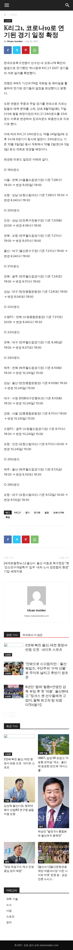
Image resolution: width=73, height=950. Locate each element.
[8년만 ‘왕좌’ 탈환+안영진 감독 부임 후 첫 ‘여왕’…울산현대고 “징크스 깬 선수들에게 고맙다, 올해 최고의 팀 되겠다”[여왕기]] (13, 691)
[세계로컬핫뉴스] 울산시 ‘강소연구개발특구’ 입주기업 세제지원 (19, 567)
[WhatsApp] (35, 50)
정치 (41, 826)
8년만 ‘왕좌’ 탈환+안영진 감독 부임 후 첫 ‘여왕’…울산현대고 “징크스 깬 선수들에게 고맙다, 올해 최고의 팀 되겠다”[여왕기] (46, 696)
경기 (27, 512)
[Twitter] (17, 50)
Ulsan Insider (15, 41)
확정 (8, 517)
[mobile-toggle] (6, 5)
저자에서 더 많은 (32, 635)
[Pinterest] (26, 50)
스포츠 (13, 14)
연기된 (37, 512)
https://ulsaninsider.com (36, 615)
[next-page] (12, 714)
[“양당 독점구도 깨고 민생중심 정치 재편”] (19, 852)
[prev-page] (6, 714)
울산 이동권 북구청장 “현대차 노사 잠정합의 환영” (53, 565)
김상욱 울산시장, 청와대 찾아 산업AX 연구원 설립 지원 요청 (19, 809)
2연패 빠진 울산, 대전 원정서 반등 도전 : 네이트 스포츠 (19, 763)
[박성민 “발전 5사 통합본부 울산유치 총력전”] (53, 802)
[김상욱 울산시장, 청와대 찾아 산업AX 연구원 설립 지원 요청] (19, 789)
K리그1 (17, 512)
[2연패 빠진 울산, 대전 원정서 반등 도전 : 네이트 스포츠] (13, 649)
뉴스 (41, 861)
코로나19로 (58, 512)
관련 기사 (12, 635)
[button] (67, 5)
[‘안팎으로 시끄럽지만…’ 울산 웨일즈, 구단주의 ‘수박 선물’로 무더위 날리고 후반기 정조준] (13, 668)
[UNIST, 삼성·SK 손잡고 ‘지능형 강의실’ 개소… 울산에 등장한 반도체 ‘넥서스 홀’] (53, 744)
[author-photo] (36, 604)
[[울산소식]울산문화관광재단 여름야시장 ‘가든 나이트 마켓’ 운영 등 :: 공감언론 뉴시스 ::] (53, 852)
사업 (7, 800)
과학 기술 (43, 753)
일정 (47, 512)
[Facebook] (8, 50)
